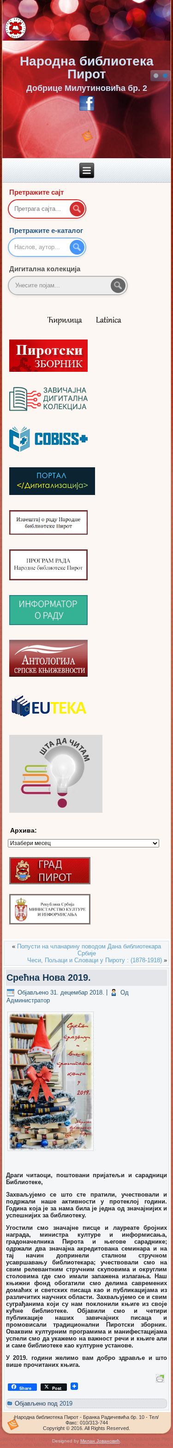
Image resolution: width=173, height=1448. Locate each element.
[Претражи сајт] (77, 209)
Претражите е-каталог (46, 230)
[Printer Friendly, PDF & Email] (161, 1377)
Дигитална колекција (44, 269)
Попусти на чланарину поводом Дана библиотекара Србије (89, 950)
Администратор (28, 1000)
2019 (66, 1403)
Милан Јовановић (100, 1440)
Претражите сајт (36, 192)
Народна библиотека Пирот (87, 67)
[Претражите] (118, 285)
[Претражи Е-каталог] (77, 247)
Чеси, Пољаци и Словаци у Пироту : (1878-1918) (94, 960)
